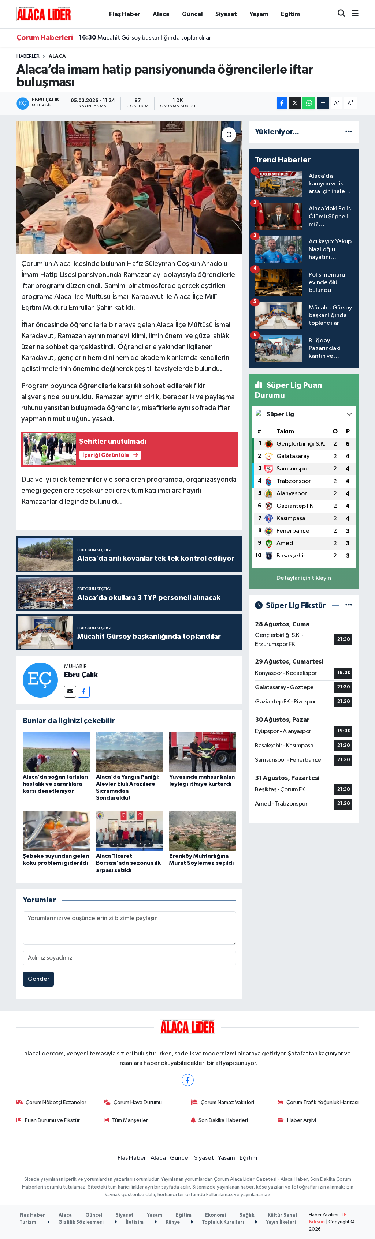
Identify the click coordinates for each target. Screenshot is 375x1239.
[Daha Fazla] (323, 103)
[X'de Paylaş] (295, 103)
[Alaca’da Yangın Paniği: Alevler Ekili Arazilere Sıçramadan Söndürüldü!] (129, 752)
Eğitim (290, 14)
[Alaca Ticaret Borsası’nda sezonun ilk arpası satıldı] (129, 831)
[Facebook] (84, 692)
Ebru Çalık (81, 675)
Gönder (38, 979)
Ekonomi (215, 1215)
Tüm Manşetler (130, 1120)
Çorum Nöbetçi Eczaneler (56, 1102)
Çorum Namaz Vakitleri (227, 1102)
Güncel (192, 14)
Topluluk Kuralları (222, 1222)
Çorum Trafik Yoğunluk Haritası (322, 1102)
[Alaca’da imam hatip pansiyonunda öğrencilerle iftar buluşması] (129, 187)
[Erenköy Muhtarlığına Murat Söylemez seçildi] (202, 831)
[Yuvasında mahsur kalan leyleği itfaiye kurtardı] (202, 752)
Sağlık (247, 1215)
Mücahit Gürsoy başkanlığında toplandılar (145, 37)
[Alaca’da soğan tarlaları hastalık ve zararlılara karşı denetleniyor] (56, 752)
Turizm (27, 1222)
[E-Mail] (70, 692)
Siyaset (226, 14)
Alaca (161, 14)
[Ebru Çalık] (40, 680)
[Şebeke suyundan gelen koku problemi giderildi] (56, 831)
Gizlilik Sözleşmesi (80, 1222)
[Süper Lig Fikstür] (348, 605)
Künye (172, 1222)
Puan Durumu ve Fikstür (52, 1120)
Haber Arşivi (301, 1120)
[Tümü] (348, 132)
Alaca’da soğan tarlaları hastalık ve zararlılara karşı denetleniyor (55, 784)
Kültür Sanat (282, 1215)
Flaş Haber (124, 14)
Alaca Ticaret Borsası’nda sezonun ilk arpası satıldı (128, 863)
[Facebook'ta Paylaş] (282, 103)
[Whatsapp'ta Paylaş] (308, 103)
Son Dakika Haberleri (223, 1120)
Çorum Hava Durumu (138, 1102)
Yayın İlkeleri (280, 1222)
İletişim (134, 1222)
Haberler (28, 56)
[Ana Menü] (352, 14)
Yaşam (258, 14)
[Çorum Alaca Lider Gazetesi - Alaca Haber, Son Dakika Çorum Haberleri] (43, 14)
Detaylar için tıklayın (303, 578)
